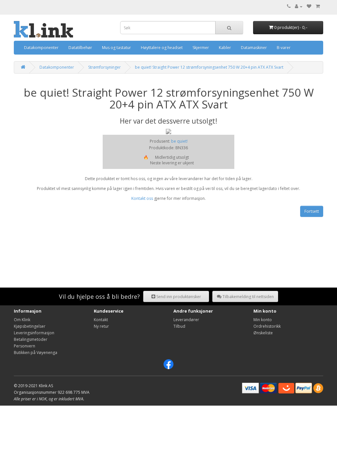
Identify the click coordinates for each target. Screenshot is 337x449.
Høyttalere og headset (162, 47)
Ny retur (101, 326)
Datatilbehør (80, 47)
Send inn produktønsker (178, 296)
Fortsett (311, 211)
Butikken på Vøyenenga (35, 352)
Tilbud (179, 326)
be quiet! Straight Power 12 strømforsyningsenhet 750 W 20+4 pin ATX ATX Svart (209, 67)
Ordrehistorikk (267, 326)
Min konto (262, 319)
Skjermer (201, 47)
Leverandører (186, 319)
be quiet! (179, 141)
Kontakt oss (142, 198)
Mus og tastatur (116, 47)
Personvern (24, 346)
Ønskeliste (263, 333)
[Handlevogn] (318, 6)
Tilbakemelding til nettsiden (247, 296)
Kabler (225, 47)
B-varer (284, 47)
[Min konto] (298, 6)
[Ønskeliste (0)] (309, 6)
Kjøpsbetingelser (29, 326)
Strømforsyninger (104, 67)
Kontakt (101, 319)
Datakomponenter (41, 47)
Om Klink (22, 319)
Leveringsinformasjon (34, 333)
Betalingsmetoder (30, 339)
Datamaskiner (254, 47)
